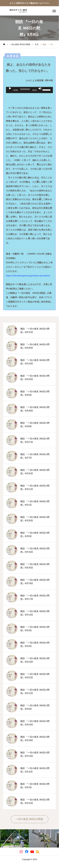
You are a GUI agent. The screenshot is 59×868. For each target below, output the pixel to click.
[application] (29, 90)
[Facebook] (27, 851)
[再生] (10, 88)
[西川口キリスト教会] (17, 11)
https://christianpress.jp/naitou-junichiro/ (28, 275)
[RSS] (37, 851)
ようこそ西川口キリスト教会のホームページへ (29, 3)
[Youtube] (32, 851)
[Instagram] (21, 851)
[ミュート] (40, 88)
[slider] (47, 89)
